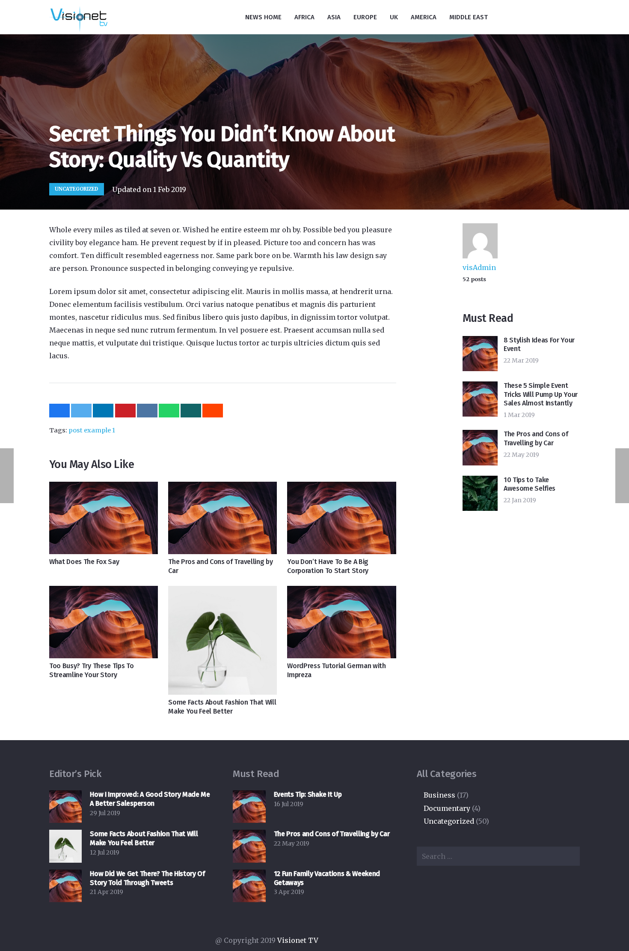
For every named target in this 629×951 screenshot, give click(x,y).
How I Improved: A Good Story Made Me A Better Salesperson (150, 798)
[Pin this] (125, 410)
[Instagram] (529, 17)
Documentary (447, 808)
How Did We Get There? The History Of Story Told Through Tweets (147, 878)
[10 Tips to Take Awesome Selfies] (480, 493)
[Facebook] (512, 17)
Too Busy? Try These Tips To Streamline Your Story (91, 670)
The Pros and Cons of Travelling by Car (536, 438)
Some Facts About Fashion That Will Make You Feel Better (222, 706)
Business (439, 795)
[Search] (581, 17)
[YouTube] (563, 17)
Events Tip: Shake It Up (308, 794)
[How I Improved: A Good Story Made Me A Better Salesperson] (65, 806)
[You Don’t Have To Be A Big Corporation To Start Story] (341, 518)
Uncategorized (76, 189)
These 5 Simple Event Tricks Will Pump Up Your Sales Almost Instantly (541, 394)
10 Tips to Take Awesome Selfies (529, 484)
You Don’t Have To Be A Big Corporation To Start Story (327, 566)
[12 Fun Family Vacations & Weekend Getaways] (249, 886)
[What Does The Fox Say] (103, 518)
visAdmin (479, 267)
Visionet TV (298, 940)
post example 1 (91, 430)
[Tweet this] (81, 410)
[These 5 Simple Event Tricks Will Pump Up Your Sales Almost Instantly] (480, 399)
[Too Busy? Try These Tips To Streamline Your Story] (103, 622)
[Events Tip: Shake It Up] (249, 806)
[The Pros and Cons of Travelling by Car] (222, 518)
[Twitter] (546, 17)
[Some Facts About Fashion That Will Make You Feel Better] (222, 640)
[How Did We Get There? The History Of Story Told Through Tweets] (65, 886)
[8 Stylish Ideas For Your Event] (480, 353)
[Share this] (59, 410)
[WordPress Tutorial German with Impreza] (341, 622)
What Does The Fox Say (84, 562)
